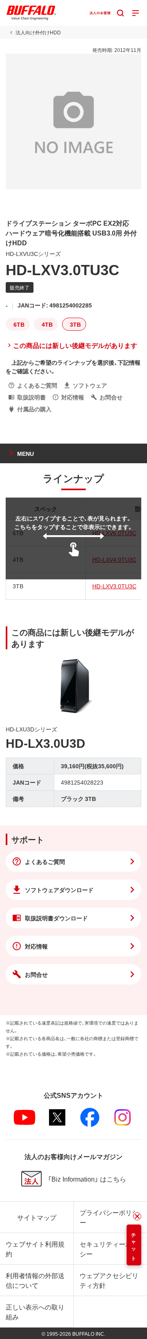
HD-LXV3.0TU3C (114, 586)
